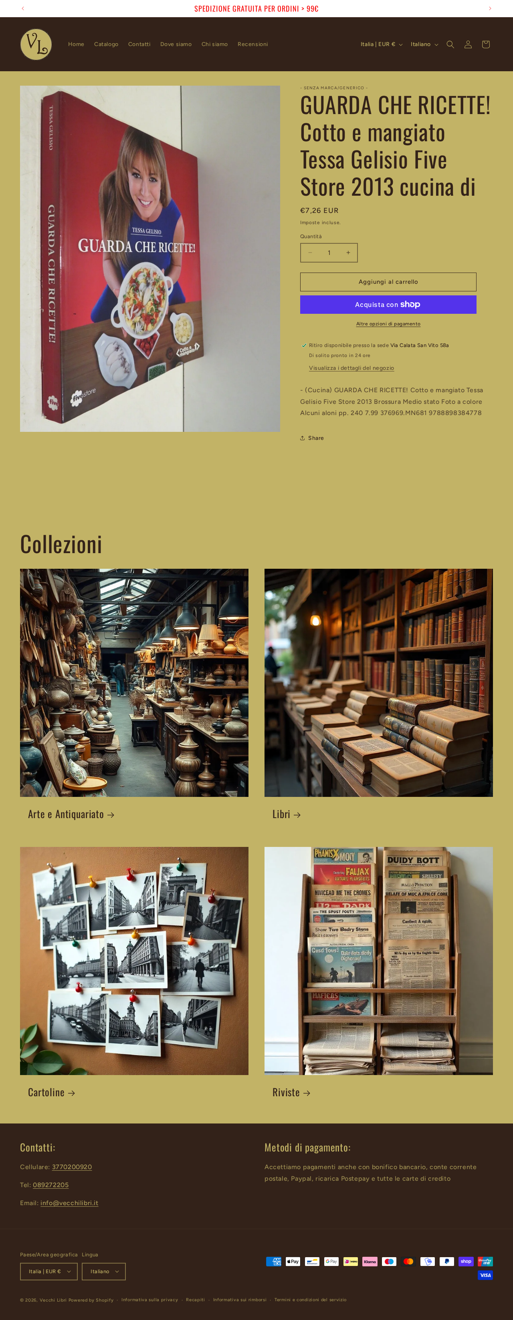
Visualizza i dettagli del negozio (351, 368)
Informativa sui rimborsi (240, 1299)
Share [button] (316, 438)
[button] (450, 44)
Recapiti (195, 1299)
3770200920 (72, 1166)
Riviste (286, 1092)
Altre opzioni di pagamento (388, 324)
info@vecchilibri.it (69, 1202)
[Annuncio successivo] (490, 8)
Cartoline (46, 1092)
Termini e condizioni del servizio (311, 1299)
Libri (282, 814)
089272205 (51, 1184)
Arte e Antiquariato (66, 814)
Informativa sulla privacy (149, 1299)
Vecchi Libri (53, 1299)
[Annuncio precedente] (23, 8)
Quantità (311, 236)
